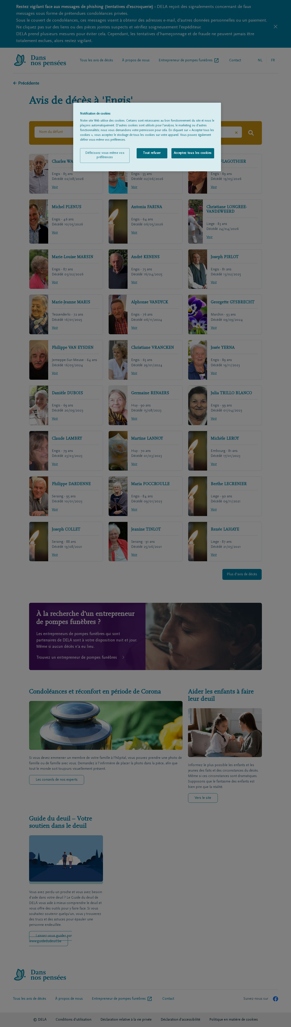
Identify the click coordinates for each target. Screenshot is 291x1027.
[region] (147, 137)
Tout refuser (152, 153)
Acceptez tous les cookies (193, 153)
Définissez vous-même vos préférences (105, 155)
